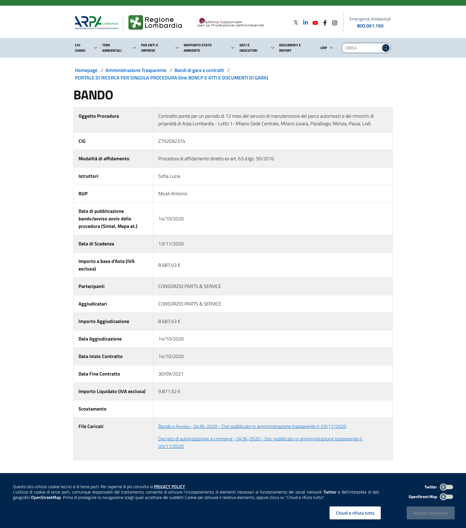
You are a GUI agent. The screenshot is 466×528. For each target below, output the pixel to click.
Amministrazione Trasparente (135, 70)
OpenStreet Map (423, 497)
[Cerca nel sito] (385, 48)
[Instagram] (333, 22)
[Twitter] (296, 22)
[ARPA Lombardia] (99, 23)
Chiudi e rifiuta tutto (355, 513)
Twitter (431, 487)
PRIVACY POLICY (169, 486)
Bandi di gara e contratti (199, 70)
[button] (95, 47)
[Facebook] (323, 22)
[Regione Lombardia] (157, 23)
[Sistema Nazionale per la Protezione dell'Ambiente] (242, 23)
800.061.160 (370, 25)
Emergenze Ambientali (370, 19)
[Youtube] (313, 22)
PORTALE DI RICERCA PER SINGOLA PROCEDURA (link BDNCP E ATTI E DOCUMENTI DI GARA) (171, 77)
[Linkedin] (304, 22)
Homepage (86, 70)
